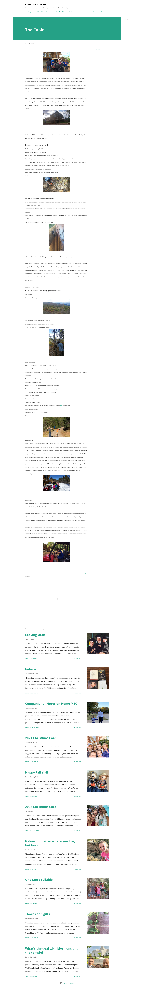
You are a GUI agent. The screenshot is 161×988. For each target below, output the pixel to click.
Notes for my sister (36, 4)
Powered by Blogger (68, 983)
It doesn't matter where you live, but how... (50, 843)
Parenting (28, 12)
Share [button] (98, 50)
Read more (77, 658)
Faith (79, 12)
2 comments (34, 869)
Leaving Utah (35, 635)
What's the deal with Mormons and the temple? (51, 950)
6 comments (34, 796)
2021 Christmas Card (40, 738)
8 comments (34, 976)
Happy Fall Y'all (36, 772)
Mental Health (60, 12)
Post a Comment (35, 693)
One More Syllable (39, 880)
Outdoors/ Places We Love (43, 12)
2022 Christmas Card (40, 807)
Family (71, 12)
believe (30, 669)
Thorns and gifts (37, 914)
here (61, 405)
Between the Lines (91, 12)
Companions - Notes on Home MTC (51, 704)
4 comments (34, 658)
